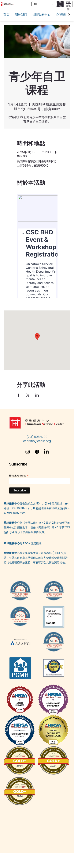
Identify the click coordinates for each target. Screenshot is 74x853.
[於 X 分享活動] (28, 395)
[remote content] (37, 246)
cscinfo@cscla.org (37, 441)
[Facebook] (37, 452)
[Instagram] (27, 452)
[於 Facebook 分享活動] (18, 395)
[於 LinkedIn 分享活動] (37, 395)
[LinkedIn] (46, 452)
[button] (21, 15)
